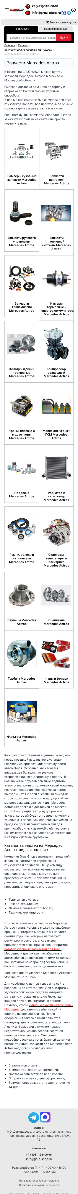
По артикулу (21, 28)
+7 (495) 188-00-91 (39, 1154)
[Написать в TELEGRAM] (69, 12)
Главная (9, 45)
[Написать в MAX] (64, 12)
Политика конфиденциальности (39, 1185)
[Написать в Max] (45, 1116)
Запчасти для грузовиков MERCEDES (28, 49)
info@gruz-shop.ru (39, 1159)
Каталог (23, 45)
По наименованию (56, 28)
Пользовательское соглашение (39, 1180)
